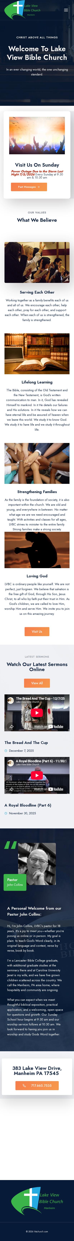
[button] (37, 631)
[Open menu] (66, 10)
